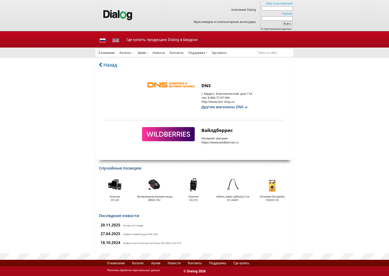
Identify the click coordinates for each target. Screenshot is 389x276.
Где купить (219, 52)
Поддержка (196, 52)
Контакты (177, 52)
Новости (159, 52)
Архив (142, 52)
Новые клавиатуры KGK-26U (140, 234)
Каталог (125, 52)
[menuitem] (106, 52)
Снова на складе (133, 225)
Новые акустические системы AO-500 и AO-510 (152, 243)
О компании (106, 52)
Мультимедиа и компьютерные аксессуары (224, 22)
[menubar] (176, 53)
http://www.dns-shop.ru (218, 102)
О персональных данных (276, 29)
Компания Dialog (243, 9)
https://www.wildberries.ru (220, 142)
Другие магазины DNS (223, 106)
